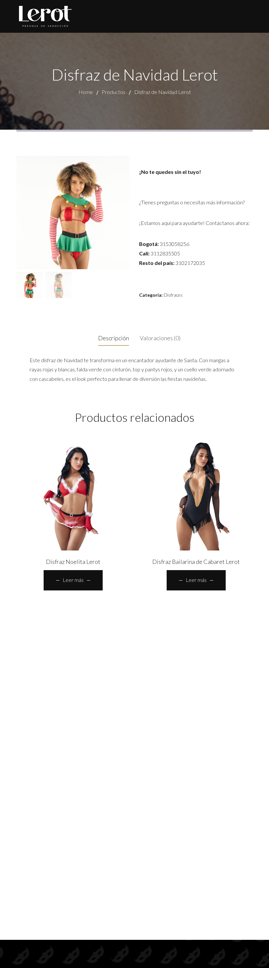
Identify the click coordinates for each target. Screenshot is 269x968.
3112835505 (165, 253)
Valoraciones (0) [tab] (160, 338)
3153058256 (174, 244)
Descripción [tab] (113, 338)
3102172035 (190, 263)
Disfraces (173, 295)
